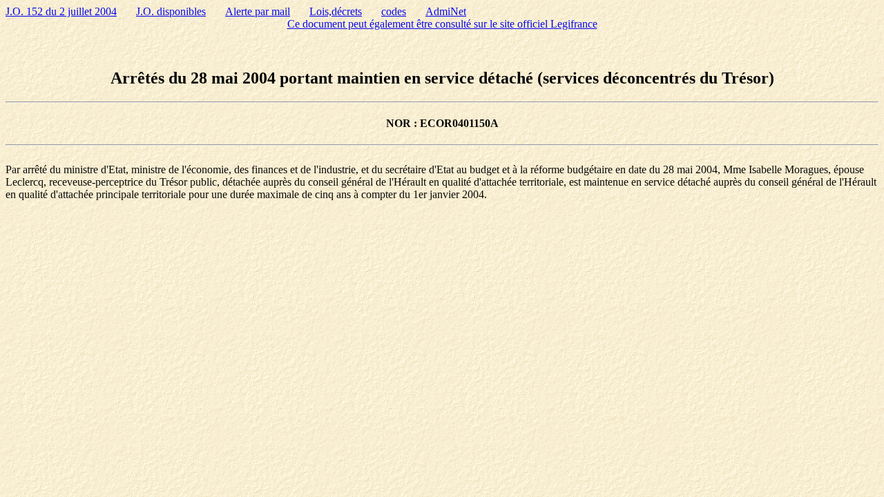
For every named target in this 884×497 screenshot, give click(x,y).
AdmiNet (445, 11)
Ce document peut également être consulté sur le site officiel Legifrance (442, 24)
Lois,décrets (335, 11)
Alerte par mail (257, 11)
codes (393, 11)
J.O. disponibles (171, 11)
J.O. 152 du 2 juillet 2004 (61, 11)
